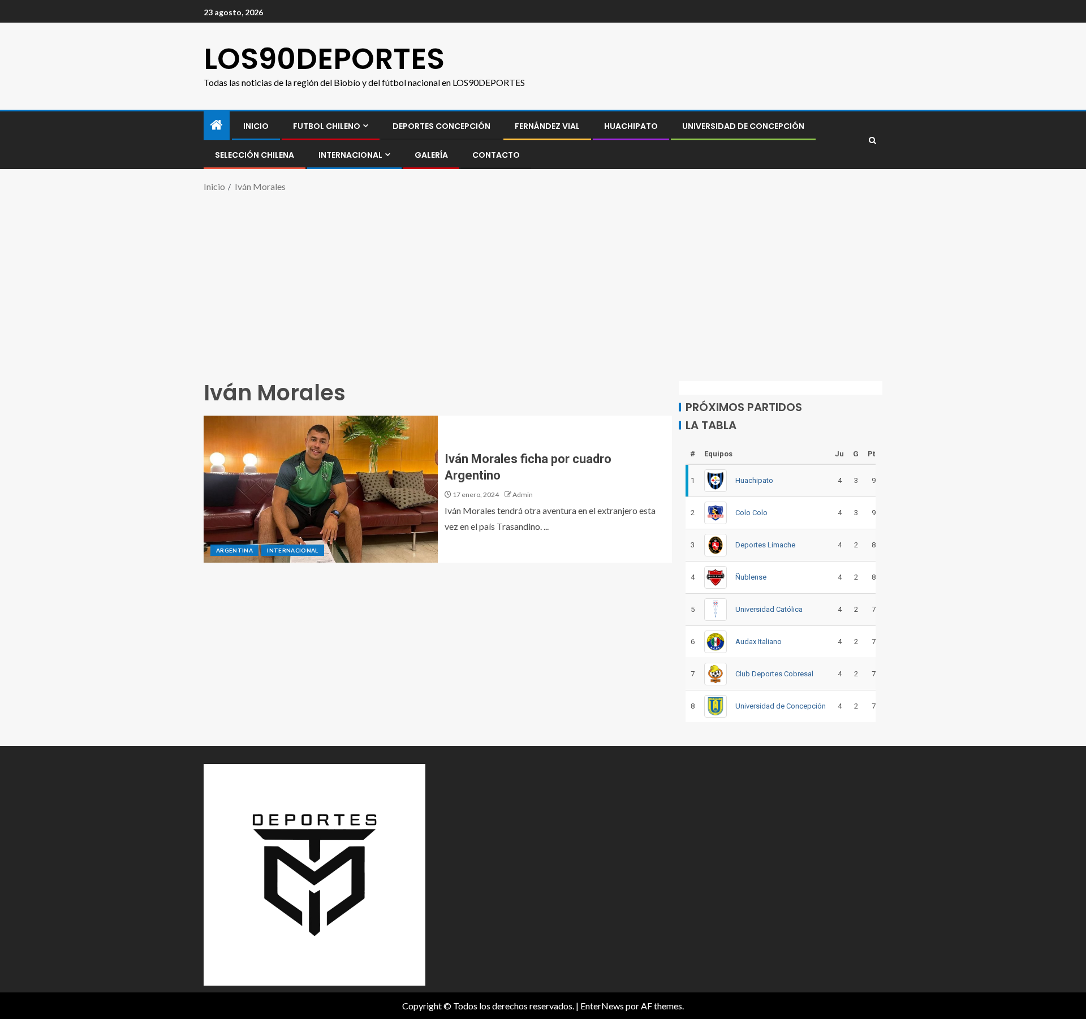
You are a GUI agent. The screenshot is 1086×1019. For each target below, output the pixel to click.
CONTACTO (496, 155)
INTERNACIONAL (350, 155)
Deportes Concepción (441, 126)
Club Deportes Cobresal (774, 674)
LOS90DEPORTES (324, 58)
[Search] (872, 140)
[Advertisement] (543, 285)
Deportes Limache (765, 545)
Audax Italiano (758, 641)
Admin (522, 494)
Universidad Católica (769, 609)
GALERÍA (431, 155)
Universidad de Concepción (743, 126)
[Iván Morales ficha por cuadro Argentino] (321, 489)
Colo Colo (751, 512)
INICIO (256, 126)
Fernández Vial (547, 126)
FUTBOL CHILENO (326, 126)
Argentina (234, 550)
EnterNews (602, 1005)
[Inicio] (216, 125)
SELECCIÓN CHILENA (254, 155)
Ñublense (750, 577)
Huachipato (631, 126)
